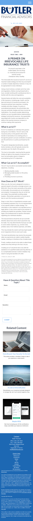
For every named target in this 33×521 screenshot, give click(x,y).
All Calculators (16, 469)
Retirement (16, 456)
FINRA (20, 501)
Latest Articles (16, 466)
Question (5, 305)
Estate (16, 459)
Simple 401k (16, 421)
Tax (17, 461)
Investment (16, 457)
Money (16, 462)
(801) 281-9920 (17, 23)
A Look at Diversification (16, 388)
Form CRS (3, 509)
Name (6, 285)
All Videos (16, 467)
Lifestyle (16, 464)
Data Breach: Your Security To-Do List (16, 354)
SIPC (23, 501)
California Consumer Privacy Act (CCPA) (13, 491)
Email (5, 295)
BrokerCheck (4, 472)
